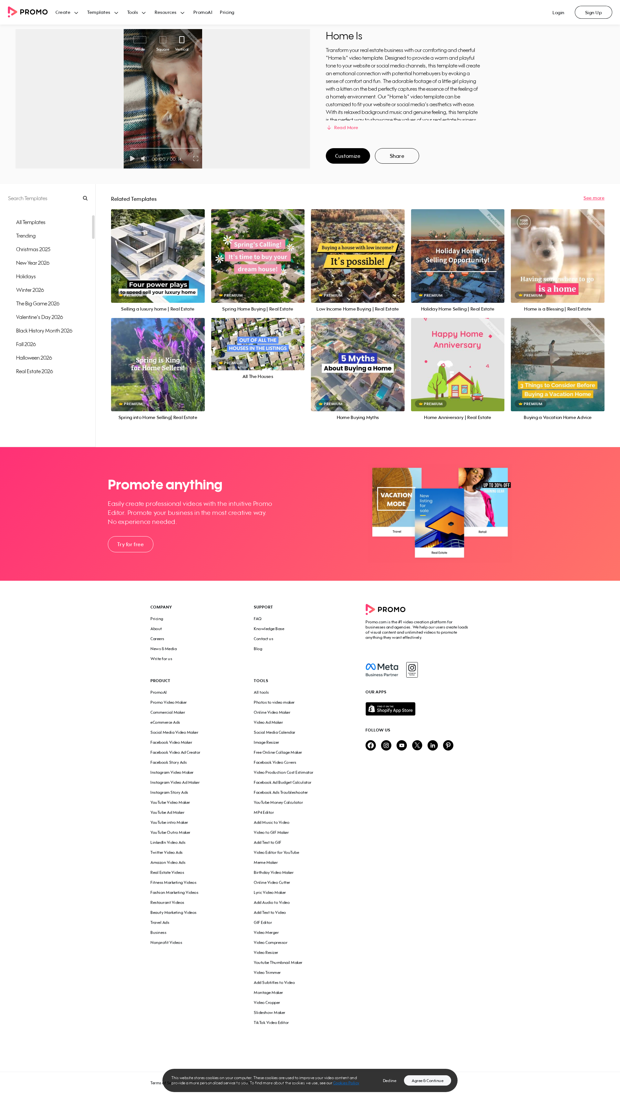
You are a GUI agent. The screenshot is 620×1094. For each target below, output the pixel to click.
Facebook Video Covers (275, 762)
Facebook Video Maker (171, 742)
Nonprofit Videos (166, 942)
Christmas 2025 (33, 249)
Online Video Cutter (272, 882)
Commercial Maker (167, 712)
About (156, 628)
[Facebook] (382, 669)
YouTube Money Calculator (278, 802)
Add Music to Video (271, 822)
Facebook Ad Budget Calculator (283, 782)
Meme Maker (266, 862)
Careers (157, 638)
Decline (390, 1080)
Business (158, 932)
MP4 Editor (264, 812)
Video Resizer (266, 952)
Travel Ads (159, 922)
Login (558, 12)
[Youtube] (402, 745)
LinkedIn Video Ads (167, 842)
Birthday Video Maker (274, 872)
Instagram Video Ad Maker (175, 782)
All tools (261, 692)
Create (63, 12)
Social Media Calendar (274, 732)
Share (397, 156)
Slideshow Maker (269, 1012)
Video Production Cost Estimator (284, 772)
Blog (258, 648)
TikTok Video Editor (271, 1022)
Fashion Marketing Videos (174, 892)
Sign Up (593, 12)
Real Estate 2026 (34, 371)
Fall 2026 (26, 344)
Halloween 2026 (34, 357)
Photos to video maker (274, 702)
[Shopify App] (418, 709)
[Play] (132, 158)
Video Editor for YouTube (276, 852)
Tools (132, 12)
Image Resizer (266, 742)
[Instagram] (412, 670)
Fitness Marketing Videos (173, 882)
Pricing (227, 12)
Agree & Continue (427, 1080)
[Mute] (145, 158)
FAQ (258, 618)
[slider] (130, 148)
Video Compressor (270, 942)
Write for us (161, 658)
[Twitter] (417, 745)
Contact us (263, 638)
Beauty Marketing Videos (173, 912)
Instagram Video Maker (172, 772)
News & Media (163, 648)
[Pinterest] (448, 745)
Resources (166, 12)
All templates (31, 222)
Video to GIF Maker (271, 832)
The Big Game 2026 (37, 303)
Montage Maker (268, 992)
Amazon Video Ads (167, 862)
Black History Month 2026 (44, 330)
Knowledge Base (269, 628)
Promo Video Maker (168, 702)
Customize (347, 156)
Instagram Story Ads (169, 792)
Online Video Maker (272, 712)
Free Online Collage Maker (278, 752)
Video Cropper (267, 1002)
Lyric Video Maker (270, 892)
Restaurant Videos (167, 902)
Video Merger (266, 932)
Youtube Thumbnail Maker (278, 962)
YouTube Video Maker (170, 802)
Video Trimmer (267, 972)
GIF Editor (263, 922)
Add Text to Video (270, 912)
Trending (26, 235)
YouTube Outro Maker (170, 832)
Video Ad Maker (268, 722)
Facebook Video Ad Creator (175, 752)
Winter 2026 (30, 290)
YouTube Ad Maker (167, 812)
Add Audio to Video (272, 902)
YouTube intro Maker (169, 822)
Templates (98, 12)
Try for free (130, 544)
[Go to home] (32, 12)
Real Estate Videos (167, 872)
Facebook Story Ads (168, 762)
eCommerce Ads (165, 722)
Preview (158, 248)
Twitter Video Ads (166, 852)
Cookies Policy (346, 1082)
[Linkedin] (433, 745)
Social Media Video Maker (174, 732)
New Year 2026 (32, 263)
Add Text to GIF (268, 842)
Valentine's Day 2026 (39, 317)
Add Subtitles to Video (274, 982)
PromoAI (202, 12)
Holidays (26, 276)
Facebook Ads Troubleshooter (281, 792)
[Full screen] (196, 158)
